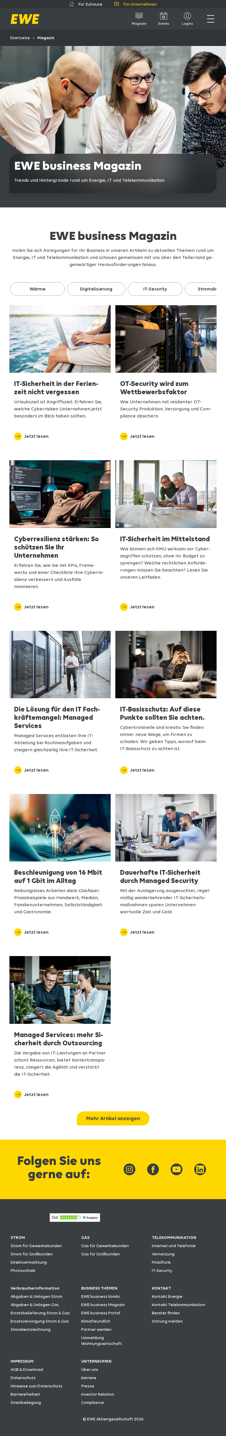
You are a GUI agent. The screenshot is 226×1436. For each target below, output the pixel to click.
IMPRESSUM (22, 1361)
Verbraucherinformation (35, 1288)
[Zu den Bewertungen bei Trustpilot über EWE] (75, 1220)
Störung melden (167, 1321)
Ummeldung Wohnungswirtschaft (101, 1340)
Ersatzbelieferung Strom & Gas (40, 1312)
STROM (18, 1237)
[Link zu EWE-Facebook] (153, 1169)
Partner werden (96, 1329)
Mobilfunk (161, 1262)
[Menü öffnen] (211, 19)
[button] (37, 289)
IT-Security (162, 1270)
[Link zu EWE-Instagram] (129, 1169)
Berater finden (166, 1312)
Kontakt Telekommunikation (178, 1304)
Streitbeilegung (26, 1402)
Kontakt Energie (167, 1296)
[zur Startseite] (25, 19)
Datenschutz (23, 1377)
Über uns (89, 1369)
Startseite (20, 37)
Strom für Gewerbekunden (36, 1245)
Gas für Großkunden (100, 1254)
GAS (85, 1237)
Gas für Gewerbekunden (105, 1245)
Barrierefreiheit (25, 1394)
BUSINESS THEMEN (99, 1288)
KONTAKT (161, 1288)
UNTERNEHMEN (96, 1361)
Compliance (92, 1402)
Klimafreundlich (95, 1321)
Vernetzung (163, 1254)
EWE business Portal (100, 1312)
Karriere (88, 1377)
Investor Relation (97, 1394)
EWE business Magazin (103, 1304)
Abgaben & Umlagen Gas (35, 1304)
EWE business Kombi (100, 1296)
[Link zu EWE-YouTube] (177, 1169)
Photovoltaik (23, 1270)
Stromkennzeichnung (31, 1329)
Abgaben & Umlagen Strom (36, 1296)
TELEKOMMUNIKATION (174, 1237)
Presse (87, 1386)
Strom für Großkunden (32, 1254)
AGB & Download (27, 1369)
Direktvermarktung (29, 1262)
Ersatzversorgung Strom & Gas (40, 1321)
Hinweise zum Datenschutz (36, 1386)
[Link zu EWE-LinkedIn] (200, 1169)
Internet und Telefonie (174, 1245)
